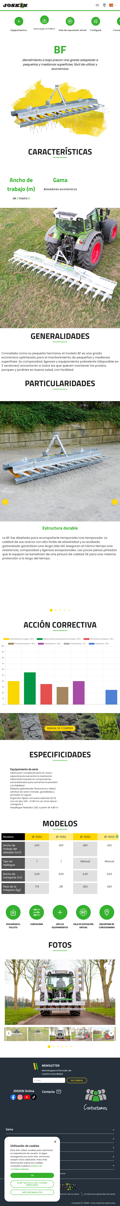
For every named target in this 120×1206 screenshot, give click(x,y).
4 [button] (64, 610)
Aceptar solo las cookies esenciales (32, 1183)
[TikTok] (34, 1097)
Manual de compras (60, 728)
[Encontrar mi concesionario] (107, 912)
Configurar (36, 924)
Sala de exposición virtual (83, 925)
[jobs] (97, 5)
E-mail (37, 1080)
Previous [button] (5, 502)
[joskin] (15, 7)
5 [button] (69, 610)
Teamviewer (60, 1173)
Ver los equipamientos (60, 925)
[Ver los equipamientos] (60, 912)
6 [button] (71, 1046)
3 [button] (60, 610)
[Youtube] (27, 1097)
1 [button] (51, 610)
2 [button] (55, 610)
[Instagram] (20, 1097)
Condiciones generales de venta (99, 1194)
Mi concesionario (105, 5)
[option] (60, 480)
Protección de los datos (68, 1194)
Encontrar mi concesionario (107, 925)
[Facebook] (13, 1097)
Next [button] (115, 502)
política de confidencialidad (26, 1167)
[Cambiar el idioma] (113, 5)
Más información (32, 1192)
